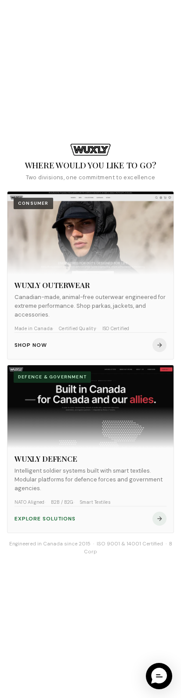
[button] (159, 676)
